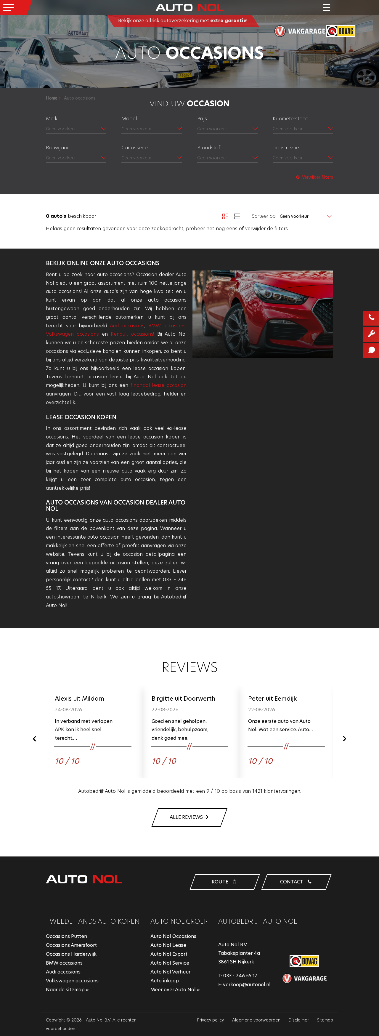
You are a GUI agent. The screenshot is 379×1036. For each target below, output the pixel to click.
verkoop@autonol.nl (247, 984)
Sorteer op (264, 216)
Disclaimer (299, 1020)
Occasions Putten (66, 936)
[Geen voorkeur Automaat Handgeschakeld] (303, 158)
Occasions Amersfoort (71, 945)
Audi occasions (127, 325)
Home (51, 98)
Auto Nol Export (168, 954)
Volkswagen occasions (72, 334)
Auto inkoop (164, 980)
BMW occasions (167, 325)
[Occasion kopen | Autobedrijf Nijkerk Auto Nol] (189, 7)
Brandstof (208, 147)
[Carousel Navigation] (189, 738)
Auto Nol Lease (168, 945)
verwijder (255, 228)
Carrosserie (134, 147)
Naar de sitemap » (67, 989)
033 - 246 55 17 (240, 975)
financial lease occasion (159, 385)
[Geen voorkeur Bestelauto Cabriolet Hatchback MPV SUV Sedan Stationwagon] (151, 158)
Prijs (202, 118)
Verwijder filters (317, 177)
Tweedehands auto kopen (93, 921)
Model (129, 118)
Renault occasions (132, 334)
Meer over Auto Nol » (175, 989)
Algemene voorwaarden (256, 1020)
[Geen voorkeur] (151, 129)
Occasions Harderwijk (71, 954)
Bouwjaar (57, 147)
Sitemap (325, 1020)
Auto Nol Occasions (173, 936)
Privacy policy (210, 1020)
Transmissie (286, 147)
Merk (51, 118)
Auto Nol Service (169, 963)
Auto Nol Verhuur (170, 971)
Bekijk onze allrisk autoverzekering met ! (182, 20)
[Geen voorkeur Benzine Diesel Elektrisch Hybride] (227, 158)
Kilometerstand (291, 118)
